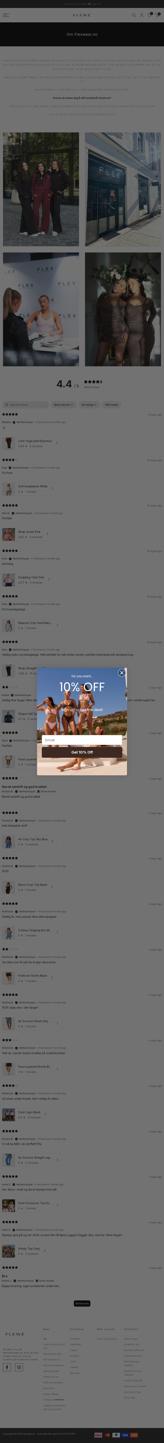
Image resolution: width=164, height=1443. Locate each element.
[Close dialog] (121, 672)
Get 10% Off (82, 752)
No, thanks (82, 766)
